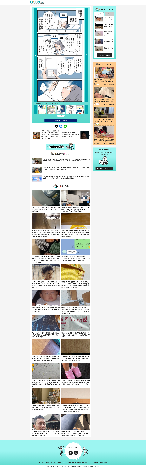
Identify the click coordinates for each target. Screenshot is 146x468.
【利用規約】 (59, 463)
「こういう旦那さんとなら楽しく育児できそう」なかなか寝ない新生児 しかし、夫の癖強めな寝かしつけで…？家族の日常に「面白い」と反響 (50, 135)
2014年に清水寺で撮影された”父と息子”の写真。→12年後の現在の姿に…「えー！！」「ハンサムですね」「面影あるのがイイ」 (45, 433)
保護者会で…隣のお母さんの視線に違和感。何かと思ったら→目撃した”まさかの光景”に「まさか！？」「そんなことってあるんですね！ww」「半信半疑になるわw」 (75, 234)
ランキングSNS (67, 463)
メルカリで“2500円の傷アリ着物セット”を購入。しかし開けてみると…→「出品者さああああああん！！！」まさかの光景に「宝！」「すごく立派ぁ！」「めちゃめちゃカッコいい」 (75, 409)
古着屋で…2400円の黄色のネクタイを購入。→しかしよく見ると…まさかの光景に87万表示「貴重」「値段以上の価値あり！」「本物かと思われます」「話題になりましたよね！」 (75, 285)
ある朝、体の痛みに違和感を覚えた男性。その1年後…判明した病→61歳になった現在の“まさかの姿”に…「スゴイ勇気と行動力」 (75, 209)
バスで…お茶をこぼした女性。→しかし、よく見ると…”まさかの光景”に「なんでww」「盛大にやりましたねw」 (46, 209)
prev (35, 55)
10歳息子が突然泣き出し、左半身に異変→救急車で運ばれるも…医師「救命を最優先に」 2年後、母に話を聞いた (45, 408)
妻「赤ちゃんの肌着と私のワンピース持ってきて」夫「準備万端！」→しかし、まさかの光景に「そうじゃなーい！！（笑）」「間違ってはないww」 (75, 258)
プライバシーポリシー (87, 463)
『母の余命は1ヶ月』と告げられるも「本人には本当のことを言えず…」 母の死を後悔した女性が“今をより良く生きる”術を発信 (66, 168)
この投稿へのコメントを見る (61, 120)
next (86, 55)
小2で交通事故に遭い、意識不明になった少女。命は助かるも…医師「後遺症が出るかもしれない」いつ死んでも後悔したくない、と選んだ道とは (66, 177)
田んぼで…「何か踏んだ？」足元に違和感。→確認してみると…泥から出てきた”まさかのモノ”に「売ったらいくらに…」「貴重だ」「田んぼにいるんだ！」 (46, 383)
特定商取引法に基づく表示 (100, 463)
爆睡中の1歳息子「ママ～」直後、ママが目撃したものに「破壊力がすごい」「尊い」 (70, 135)
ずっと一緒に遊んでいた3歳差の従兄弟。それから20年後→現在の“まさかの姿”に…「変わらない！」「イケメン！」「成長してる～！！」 (75, 358)
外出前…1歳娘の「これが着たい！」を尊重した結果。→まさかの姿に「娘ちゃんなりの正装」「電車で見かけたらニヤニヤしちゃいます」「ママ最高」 (75, 382)
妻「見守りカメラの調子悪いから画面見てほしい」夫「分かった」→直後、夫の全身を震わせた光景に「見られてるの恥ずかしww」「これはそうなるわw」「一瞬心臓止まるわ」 (46, 234)
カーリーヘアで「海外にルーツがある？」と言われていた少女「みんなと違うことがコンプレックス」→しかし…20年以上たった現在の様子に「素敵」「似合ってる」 (46, 285)
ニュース (98, 14)
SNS (109, 14)
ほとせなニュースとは (44, 463)
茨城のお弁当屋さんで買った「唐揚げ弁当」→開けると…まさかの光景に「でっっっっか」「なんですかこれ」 (75, 335)
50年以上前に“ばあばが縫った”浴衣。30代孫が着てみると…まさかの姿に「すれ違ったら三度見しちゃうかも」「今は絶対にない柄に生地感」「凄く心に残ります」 (46, 259)
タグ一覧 (53, 463)
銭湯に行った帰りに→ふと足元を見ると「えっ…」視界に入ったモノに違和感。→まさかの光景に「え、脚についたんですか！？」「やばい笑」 (75, 433)
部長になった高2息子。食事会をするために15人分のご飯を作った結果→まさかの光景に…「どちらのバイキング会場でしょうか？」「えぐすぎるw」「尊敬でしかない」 (75, 310)
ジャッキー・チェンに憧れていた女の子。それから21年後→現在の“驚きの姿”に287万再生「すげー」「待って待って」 (46, 309)
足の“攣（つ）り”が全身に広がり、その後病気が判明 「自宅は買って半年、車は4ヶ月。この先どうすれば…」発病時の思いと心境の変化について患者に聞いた (66, 160)
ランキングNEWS (76, 463)
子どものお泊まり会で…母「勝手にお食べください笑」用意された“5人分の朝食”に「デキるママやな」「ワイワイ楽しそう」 (45, 335)
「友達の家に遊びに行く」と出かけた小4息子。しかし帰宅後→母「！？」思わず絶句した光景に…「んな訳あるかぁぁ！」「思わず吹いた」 (45, 358)
